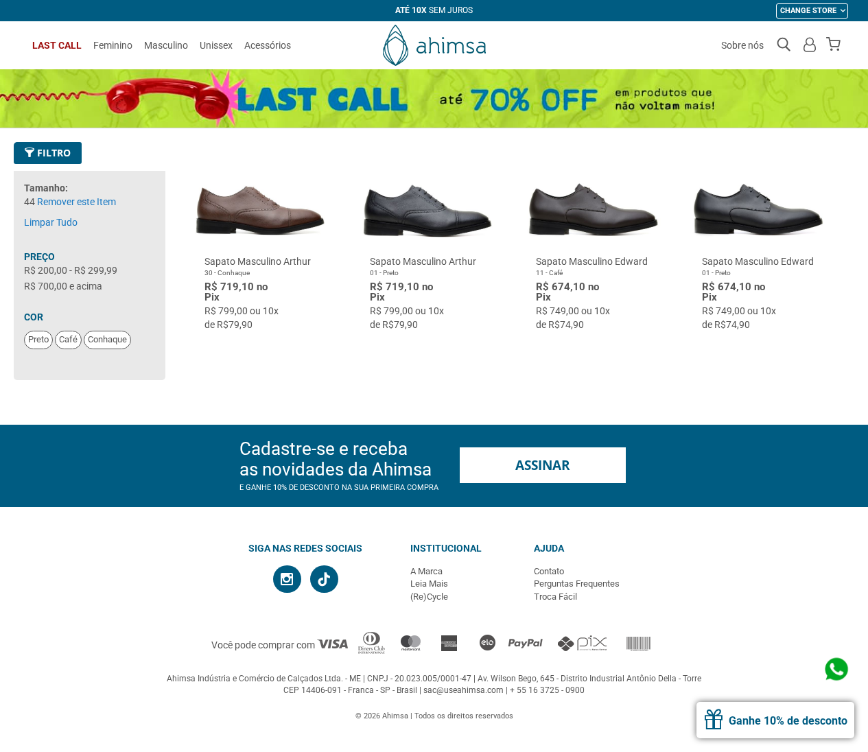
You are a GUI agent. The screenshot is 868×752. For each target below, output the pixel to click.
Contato (549, 571)
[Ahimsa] (434, 45)
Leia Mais (429, 583)
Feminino (112, 45)
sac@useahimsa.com (463, 690)
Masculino (166, 45)
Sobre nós (742, 45)
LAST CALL (57, 45)
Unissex (216, 45)
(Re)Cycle (429, 596)
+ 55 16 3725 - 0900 (547, 690)
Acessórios (267, 45)
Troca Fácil (555, 596)
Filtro (52, 152)
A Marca (426, 571)
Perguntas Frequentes (577, 583)
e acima (63, 286)
